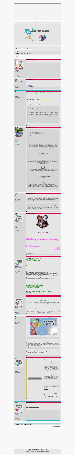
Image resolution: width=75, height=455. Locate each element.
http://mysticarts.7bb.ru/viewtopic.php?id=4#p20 (32, 407)
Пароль (27, 48)
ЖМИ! (41, 208)
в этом (29, 251)
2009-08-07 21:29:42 (32, 193)
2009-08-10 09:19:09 (32, 213)
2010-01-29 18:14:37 (32, 402)
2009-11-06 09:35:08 (32, 357)
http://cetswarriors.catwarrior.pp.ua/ (30, 86)
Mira (15, 316)
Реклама (25, 53)
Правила (41, 61)
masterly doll (16, 127)
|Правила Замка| (46, 389)
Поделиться (28, 59)
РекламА (16, 213)
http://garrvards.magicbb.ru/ (29, 253)
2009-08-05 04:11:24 (32, 59)
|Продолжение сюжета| (47, 388)
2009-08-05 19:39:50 (32, 79)
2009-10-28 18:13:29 (32, 316)
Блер (15, 91)
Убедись (27, 251)
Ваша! (27, 398)
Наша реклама (44, 61)
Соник (16, 193)
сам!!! (31, 251)
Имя (16, 48)
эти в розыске (36, 245)
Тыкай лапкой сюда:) (29, 292)
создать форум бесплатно (56, 426)
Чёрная (16, 79)
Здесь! (31, 94)
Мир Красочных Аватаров (19, 53)
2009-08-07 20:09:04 (32, 127)
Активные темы (37, 22)
